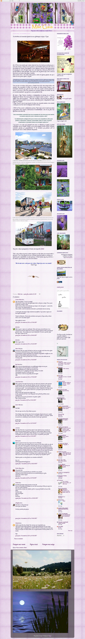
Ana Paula (17, 364)
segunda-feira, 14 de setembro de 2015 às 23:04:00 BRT (26, 498)
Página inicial (34, 544)
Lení (16, 428)
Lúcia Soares (18, 382)
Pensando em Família (62, 476)
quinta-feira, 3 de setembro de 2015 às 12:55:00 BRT (26, 322)
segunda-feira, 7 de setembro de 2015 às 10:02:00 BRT (26, 464)
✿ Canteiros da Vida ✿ (63, 443)
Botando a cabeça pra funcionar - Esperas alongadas (67, 384)
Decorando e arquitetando (63, 522)
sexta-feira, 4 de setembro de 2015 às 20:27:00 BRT (25, 423)
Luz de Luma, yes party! (63, 406)
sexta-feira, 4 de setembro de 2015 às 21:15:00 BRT (25, 436)
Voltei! (64, 501)
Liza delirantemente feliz (63, 419)
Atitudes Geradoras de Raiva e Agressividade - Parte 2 (67, 454)
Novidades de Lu (61, 497)
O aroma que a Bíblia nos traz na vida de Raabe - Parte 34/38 (64, 363)
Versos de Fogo (61, 414)
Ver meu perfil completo (66, 99)
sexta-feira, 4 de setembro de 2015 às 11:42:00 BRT (25, 400)
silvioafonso (17, 503)
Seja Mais (60, 415)
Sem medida (60, 526)
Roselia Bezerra (18, 468)
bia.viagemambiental (62, 435)
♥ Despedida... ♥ (66, 444)
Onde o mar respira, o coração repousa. (67, 408)
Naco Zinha (60, 376)
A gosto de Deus (66, 391)
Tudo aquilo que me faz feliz (66, 466)
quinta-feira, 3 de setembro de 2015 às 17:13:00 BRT (25, 360)
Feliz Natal (60, 477)
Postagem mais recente (19, 544)
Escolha (64, 399)
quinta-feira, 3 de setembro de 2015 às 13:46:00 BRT (26, 335)
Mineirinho (60, 367)
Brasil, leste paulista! (62, 488)
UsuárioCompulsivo (69, 257)
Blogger (49, 636)
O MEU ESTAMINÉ (62, 514)
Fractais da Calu (61, 381)
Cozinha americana (61, 523)
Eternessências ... (61, 500)
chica (16, 327)
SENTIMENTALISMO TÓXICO (63, 510)
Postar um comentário (18, 539)
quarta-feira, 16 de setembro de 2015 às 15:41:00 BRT (26, 518)
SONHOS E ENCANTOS (63, 473)
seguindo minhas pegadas (63, 508)
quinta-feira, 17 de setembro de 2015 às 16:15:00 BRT (26, 536)
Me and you (60, 480)
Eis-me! (59, 528)
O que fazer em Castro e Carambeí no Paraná (64, 377)
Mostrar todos (70, 530)
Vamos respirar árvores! (65, 437)
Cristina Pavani (18, 300)
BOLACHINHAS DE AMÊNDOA (66, 515)
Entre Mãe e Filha (61, 460)
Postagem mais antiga (48, 544)
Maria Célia (17, 349)
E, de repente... (65, 420)
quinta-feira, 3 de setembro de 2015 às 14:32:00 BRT (26, 344)
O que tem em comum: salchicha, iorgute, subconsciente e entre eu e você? (67, 430)
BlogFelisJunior (61, 398)
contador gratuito (60, 287)
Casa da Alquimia (61, 464)
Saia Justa (60, 362)
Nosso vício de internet (62, 461)
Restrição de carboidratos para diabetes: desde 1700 (66, 491)
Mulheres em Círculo (62, 452)
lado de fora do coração (62, 390)
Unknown (17, 523)
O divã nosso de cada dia (63, 427)
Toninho (17, 483)
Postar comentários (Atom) (21, 548)
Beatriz (16, 441)
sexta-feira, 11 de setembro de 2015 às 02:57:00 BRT (25, 478)
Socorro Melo (17, 405)
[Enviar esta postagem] (39, 294)
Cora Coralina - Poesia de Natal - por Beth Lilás (67, 483)
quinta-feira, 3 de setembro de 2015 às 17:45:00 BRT (26, 377)
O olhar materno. (66, 368)
